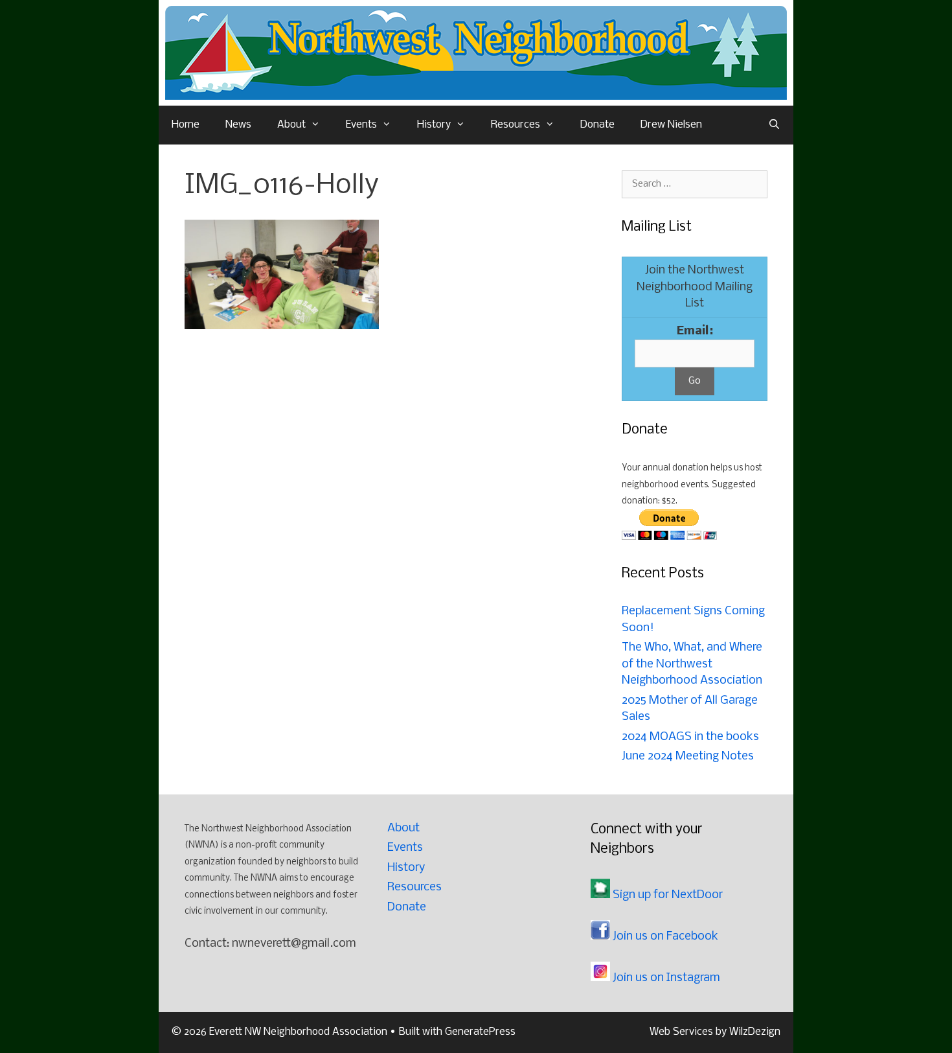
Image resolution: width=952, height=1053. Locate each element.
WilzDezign (754, 1031)
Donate (597, 124)
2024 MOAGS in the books (690, 737)
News (238, 124)
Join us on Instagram (665, 978)
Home (185, 124)
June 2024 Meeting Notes (688, 756)
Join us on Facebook (664, 937)
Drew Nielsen (671, 124)
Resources (515, 124)
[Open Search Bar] (774, 125)
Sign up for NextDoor (666, 895)
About (291, 124)
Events (361, 124)
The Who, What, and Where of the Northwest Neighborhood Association (692, 664)
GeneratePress (480, 1031)
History (434, 124)
